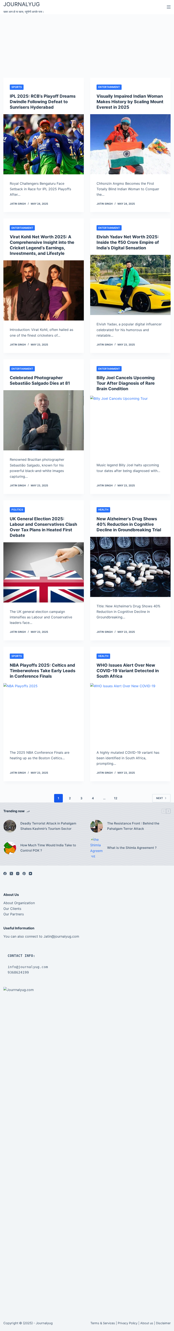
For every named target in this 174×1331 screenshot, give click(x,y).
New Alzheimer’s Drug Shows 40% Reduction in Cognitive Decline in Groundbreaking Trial (129, 524)
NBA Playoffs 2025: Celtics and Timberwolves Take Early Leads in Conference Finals (42, 671)
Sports (16, 87)
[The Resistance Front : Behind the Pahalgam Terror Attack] (96, 826)
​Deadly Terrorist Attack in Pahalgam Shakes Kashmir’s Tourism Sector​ (48, 826)
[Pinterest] (24, 873)
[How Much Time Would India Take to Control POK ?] (9, 848)
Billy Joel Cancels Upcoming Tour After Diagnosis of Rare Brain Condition (126, 383)
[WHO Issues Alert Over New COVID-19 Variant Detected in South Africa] (130, 713)
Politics (17, 509)
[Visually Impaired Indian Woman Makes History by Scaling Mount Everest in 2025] (130, 144)
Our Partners (13, 914)
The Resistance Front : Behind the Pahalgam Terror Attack (133, 826)
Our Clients (12, 908)
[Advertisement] (87, 46)
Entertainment (109, 87)
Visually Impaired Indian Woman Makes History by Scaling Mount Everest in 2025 (130, 102)
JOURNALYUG (21, 4)
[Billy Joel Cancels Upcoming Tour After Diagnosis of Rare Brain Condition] (130, 426)
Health (103, 509)
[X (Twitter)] (11, 873)
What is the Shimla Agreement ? (132, 848)
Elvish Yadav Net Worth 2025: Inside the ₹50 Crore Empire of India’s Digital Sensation (128, 242)
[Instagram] (17, 873)
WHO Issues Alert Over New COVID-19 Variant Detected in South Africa (128, 671)
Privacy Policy (128, 1323)
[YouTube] (30, 873)
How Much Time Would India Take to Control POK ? (48, 847)
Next (159, 798)
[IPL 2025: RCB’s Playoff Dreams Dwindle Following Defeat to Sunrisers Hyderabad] (43, 144)
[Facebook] (5, 873)
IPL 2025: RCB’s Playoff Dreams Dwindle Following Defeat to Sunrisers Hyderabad (43, 102)
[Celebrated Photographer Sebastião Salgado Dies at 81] (43, 420)
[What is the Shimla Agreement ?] (96, 848)
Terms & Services (102, 1323)
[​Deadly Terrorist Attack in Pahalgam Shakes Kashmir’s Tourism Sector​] (9, 826)
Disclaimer (163, 1323)
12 (115, 798)
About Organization (19, 903)
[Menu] (169, 7)
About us (146, 1323)
